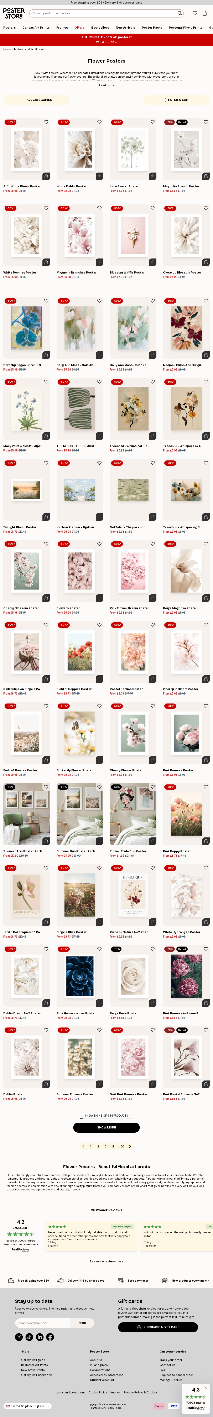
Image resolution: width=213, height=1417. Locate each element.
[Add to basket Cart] (46, 176)
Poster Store (116, 1404)
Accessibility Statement (106, 1375)
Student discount (102, 1380)
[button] (196, 1399)
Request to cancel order (176, 1375)
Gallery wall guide (33, 1360)
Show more (106, 1127)
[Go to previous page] (83, 1146)
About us (96, 1360)
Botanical (23, 49)
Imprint (115, 1392)
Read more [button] (107, 85)
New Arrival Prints (33, 1370)
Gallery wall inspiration (36, 1375)
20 (122, 1146)
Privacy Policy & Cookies (141, 1392)
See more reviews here (106, 1261)
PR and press (99, 1365)
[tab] (195, 13)
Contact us (167, 1365)
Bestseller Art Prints (34, 1365)
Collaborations (100, 1370)
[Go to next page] (130, 1146)
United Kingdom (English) (27, 1406)
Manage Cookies (171, 1380)
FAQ (162, 1370)
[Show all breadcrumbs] (7, 49)
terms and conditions (70, 1392)
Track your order (171, 1360)
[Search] (180, 13)
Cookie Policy (98, 1392)
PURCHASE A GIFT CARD (162, 1327)
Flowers (40, 49)
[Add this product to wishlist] (46, 122)
